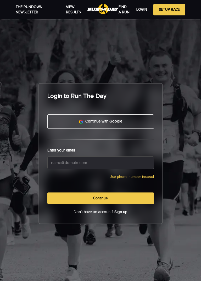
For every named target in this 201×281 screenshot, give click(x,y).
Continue (100, 198)
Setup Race (169, 10)
